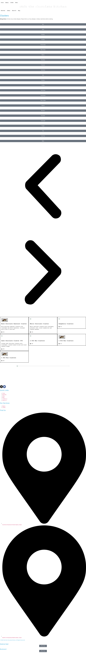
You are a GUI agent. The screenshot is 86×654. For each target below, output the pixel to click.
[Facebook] (4, 386)
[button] (43, 187)
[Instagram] (1, 386)
